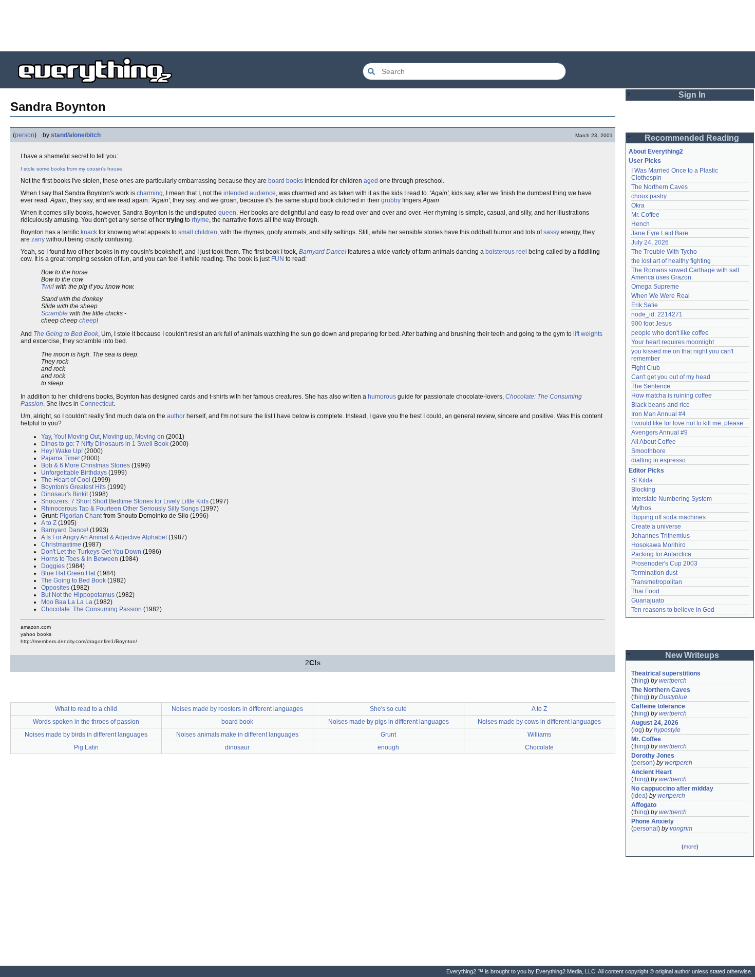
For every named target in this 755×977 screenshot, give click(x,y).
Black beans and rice (660, 404)
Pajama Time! (60, 458)
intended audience (249, 193)
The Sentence (650, 386)
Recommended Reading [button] (692, 138)
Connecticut (97, 403)
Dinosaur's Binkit (64, 494)
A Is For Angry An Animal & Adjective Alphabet (104, 537)
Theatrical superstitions (666, 673)
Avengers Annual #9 (659, 432)
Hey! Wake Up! (62, 451)
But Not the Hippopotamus (78, 594)
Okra (638, 205)
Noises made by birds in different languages (86, 734)
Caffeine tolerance (658, 706)
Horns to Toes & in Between (79, 558)
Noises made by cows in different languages (539, 721)
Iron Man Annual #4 (658, 414)
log (637, 730)
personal (645, 828)
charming (150, 193)
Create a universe (656, 526)
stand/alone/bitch (76, 135)
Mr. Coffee (645, 214)
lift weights (587, 333)
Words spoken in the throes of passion (86, 721)
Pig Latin (86, 747)
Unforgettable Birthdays (74, 472)
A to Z (48, 523)
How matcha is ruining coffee (671, 395)
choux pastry (649, 196)
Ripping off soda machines (668, 517)
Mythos (641, 508)
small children (197, 232)
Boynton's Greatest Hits (73, 487)
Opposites (55, 587)
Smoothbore (648, 451)
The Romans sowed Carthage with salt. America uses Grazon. (686, 274)
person (24, 135)
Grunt (388, 734)
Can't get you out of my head (670, 377)
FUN (277, 258)
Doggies (53, 566)
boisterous (500, 251)
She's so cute (388, 708)
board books (285, 180)
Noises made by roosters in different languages (237, 708)
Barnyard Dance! (322, 251)
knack (89, 232)
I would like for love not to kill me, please (687, 423)
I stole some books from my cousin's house (71, 169)
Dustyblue (673, 697)
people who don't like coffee (670, 332)
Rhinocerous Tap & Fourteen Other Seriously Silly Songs (120, 508)
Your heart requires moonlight (672, 342)
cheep (88, 320)
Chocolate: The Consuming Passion (91, 609)
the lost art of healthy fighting (671, 261)
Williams (539, 734)
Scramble (54, 313)
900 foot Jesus (651, 323)
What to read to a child (86, 708)
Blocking (643, 489)
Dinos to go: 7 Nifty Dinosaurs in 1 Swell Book (104, 443)
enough (388, 747)
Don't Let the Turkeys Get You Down (91, 551)
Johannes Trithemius (660, 535)
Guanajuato (647, 600)
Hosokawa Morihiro (658, 545)
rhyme (200, 219)
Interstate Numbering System (671, 498)
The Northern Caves (659, 187)
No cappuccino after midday (672, 788)
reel (521, 251)
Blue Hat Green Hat (68, 573)
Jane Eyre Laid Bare (659, 233)
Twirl (47, 286)
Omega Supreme (655, 286)
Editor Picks (646, 470)
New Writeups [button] (692, 655)
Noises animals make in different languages (237, 734)
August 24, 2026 (654, 722)
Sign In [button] (692, 94)
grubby (391, 200)
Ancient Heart (651, 772)
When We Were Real (660, 295)
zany (38, 239)
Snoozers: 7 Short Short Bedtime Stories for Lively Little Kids (125, 501)
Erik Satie (644, 305)
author (176, 416)
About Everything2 (656, 151)
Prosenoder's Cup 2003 (664, 563)
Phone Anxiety (652, 821)
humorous (382, 396)
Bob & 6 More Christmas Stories (85, 465)
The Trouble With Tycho (664, 251)
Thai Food (645, 591)
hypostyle (667, 730)
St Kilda (642, 480)
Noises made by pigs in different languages (388, 721)
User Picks (645, 160)
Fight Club (645, 367)
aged (371, 180)
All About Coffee (653, 441)
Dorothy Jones (652, 755)
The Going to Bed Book (65, 333)
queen (227, 212)
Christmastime (61, 544)
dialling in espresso (658, 460)
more (690, 846)
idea (639, 795)
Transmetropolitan (656, 582)
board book (237, 721)
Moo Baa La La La (66, 602)
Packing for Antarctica (661, 554)
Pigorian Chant (81, 515)
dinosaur (237, 747)
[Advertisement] (377, 26)
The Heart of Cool (65, 479)
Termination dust (654, 572)
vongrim (681, 828)
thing (640, 680)
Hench (640, 224)
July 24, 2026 (650, 242)
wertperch (673, 680)
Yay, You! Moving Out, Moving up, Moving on (102, 436)
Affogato (643, 805)
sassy (551, 232)
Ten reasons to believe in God (672, 609)
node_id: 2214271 (657, 314)
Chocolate (539, 747)
